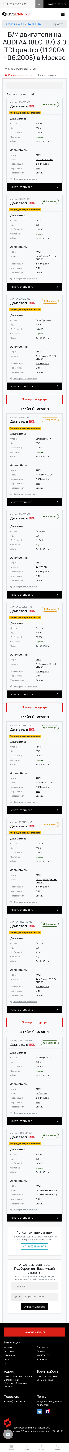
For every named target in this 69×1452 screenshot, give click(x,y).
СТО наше (9, 1355)
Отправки (9, 1351)
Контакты (42, 1359)
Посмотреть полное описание (25, 179)
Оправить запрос (34, 1306)
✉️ (8, 1434)
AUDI (21, 24)
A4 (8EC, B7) (34, 24)
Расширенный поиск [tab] (20, 75)
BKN (38, 168)
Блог (6, 1363)
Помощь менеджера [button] (34, 399)
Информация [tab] (48, 75)
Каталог (8, 1347)
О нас (7, 1359)
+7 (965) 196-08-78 (15, 4)
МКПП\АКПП (43, 1355)
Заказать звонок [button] (56, 4)
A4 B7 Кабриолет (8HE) (46, 1190)
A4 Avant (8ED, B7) (44, 159)
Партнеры (42, 1347)
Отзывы (41, 1351)
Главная (10, 24)
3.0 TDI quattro (42, 164)
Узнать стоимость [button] (22, 187)
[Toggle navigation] (62, 14)
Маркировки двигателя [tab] (22, 68)
